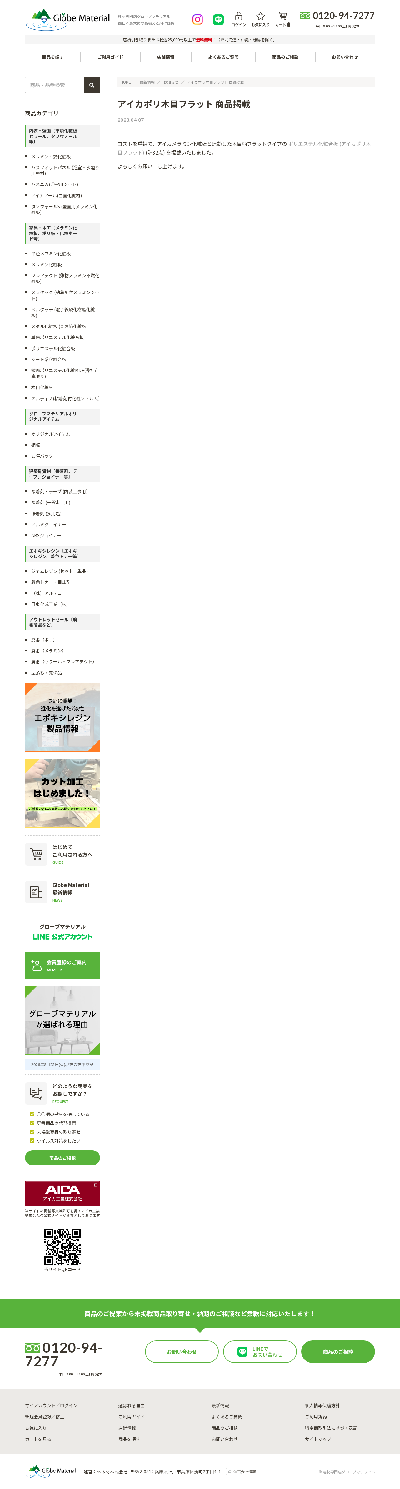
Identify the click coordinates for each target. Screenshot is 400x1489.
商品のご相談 (285, 57)
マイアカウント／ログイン (51, 1405)
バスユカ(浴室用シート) (54, 184)
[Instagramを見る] (198, 19)
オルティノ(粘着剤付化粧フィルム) (65, 398)
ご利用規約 (316, 1416)
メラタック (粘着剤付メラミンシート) (65, 295)
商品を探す (129, 1439)
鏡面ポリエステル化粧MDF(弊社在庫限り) (65, 373)
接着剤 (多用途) (46, 513)
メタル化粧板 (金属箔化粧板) (59, 326)
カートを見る (38, 1439)
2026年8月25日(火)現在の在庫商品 (62, 1064)
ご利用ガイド (110, 57)
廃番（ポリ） (44, 639)
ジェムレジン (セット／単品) (59, 571)
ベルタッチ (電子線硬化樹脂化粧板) (63, 312)
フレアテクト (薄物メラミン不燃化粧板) (65, 278)
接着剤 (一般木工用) (50, 502)
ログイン (238, 24)
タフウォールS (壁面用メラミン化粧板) (64, 209)
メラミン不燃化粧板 (51, 156)
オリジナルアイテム (50, 434)
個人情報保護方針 (322, 1405)
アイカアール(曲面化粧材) (56, 195)
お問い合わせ (345, 57)
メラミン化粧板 (46, 264)
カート (280, 24)
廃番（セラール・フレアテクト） (64, 661)
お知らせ (170, 82)
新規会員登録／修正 (44, 1416)
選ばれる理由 (131, 1405)
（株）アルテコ (46, 593)
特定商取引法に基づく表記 (331, 1428)
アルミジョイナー (48, 524)
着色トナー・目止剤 (51, 582)
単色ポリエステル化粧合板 (57, 337)
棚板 (35, 445)
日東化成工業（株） (51, 604)
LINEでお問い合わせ (267, 1351)
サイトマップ (318, 1439)
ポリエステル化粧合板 (53, 348)
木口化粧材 (42, 387)
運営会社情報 (244, 1471)
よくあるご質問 (223, 57)
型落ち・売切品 (46, 673)
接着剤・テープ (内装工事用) (59, 491)
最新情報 (147, 82)
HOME (126, 82)
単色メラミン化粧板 (51, 253)
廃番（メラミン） (48, 650)
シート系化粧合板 (48, 359)
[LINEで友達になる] (218, 19)
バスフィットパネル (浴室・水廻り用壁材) (65, 170)
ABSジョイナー (46, 535)
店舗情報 (165, 57)
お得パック (42, 456)
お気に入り (260, 24)
